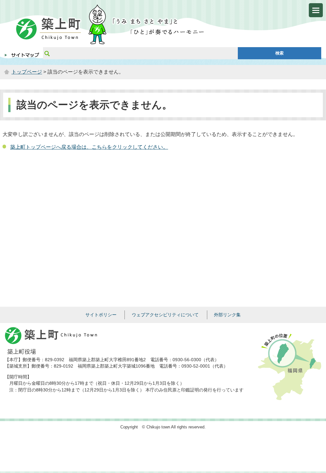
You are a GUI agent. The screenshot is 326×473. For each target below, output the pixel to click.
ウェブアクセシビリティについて (165, 314)
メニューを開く (316, 10)
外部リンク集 (227, 314)
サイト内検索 (47, 53)
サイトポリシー (101, 314)
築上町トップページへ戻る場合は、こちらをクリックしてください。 (89, 147)
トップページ (26, 72)
